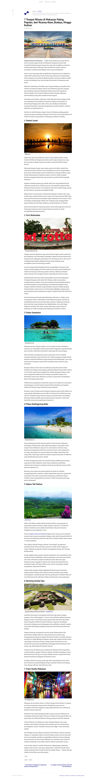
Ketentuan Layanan (80, 775)
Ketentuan (47, 1)
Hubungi (41, 1)
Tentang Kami (62, 775)
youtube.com (49, 611)
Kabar (26, 756)
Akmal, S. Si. (36, 11)
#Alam (26, 759)
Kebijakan (53, 1)
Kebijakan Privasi (73, 775)
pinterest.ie (28, 519)
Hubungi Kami (67, 775)
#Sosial (30, 759)
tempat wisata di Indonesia (38, 534)
